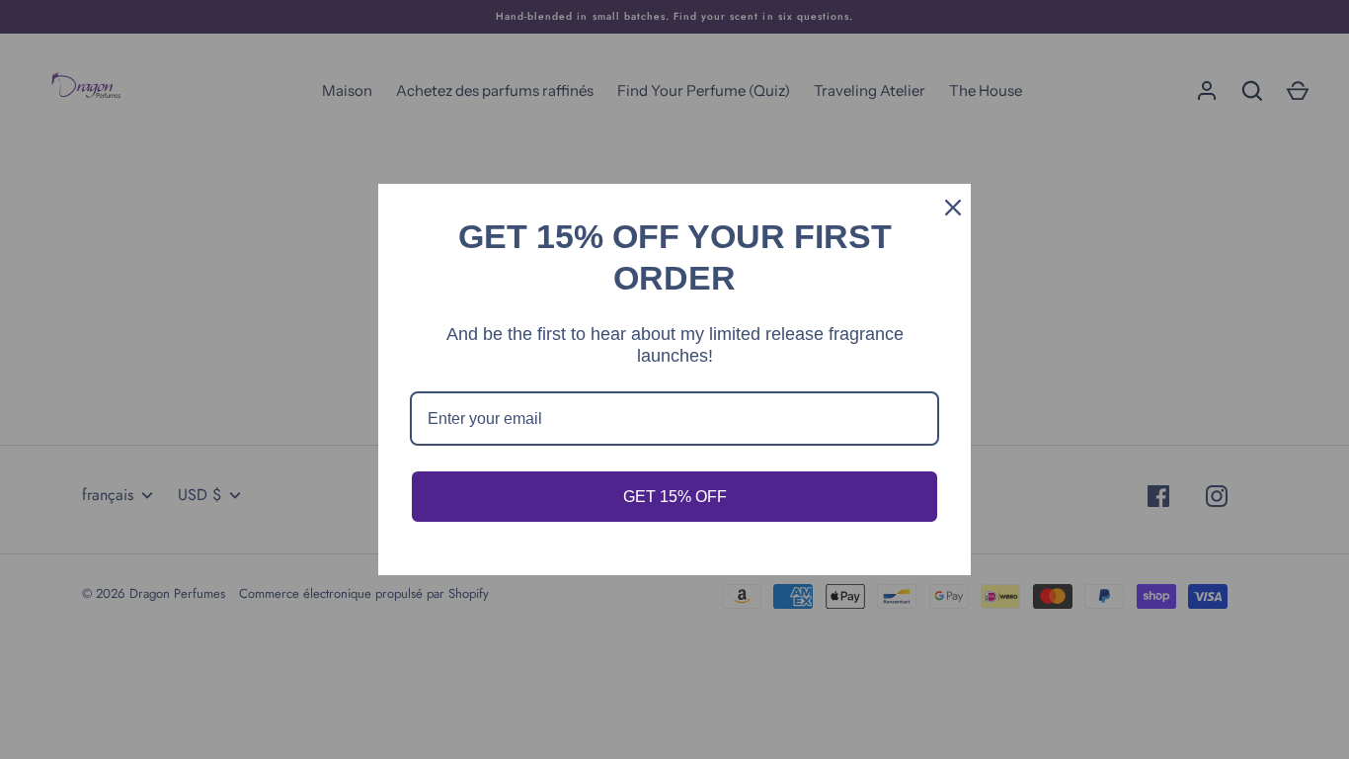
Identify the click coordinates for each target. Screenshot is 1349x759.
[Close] (947, 207)
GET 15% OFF (675, 496)
